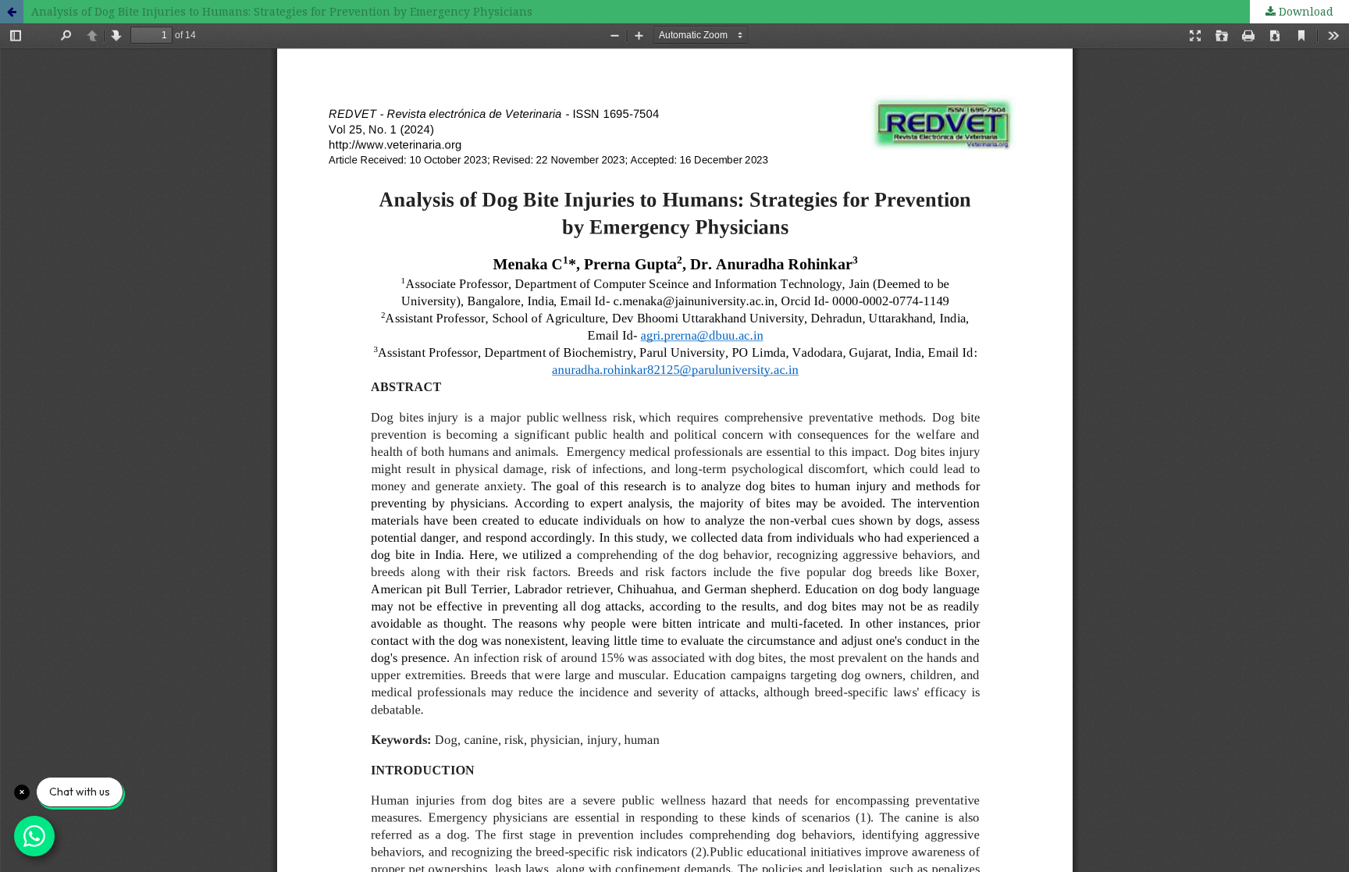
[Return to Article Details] (11, 11)
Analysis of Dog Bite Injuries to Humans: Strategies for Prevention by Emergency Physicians (281, 11)
